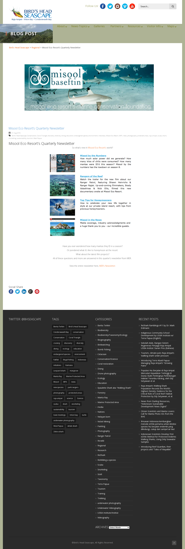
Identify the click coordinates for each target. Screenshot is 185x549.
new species (58, 387)
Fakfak (56, 359)
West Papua (38, 138)
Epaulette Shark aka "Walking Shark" (114, 387)
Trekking (102, 498)
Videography (103, 517)
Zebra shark (58, 431)
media (100, 407)
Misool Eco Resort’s (97, 147)
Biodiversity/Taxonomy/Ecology (112, 335)
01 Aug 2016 (16, 133)
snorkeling (12, 138)
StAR (100, 474)
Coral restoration (105, 363)
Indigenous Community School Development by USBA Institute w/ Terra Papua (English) (157, 335)
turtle (84, 415)
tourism (30, 138)
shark (164, 136)
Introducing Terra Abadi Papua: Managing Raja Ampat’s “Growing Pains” (156, 363)
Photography (104, 431)
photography (132, 136)
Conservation (31, 136)
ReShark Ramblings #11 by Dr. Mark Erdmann (157, 326)
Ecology (101, 378)
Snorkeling (102, 469)
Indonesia (102, 136)
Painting (101, 426)
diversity (58, 136)
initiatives (57, 365)
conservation (78, 332)
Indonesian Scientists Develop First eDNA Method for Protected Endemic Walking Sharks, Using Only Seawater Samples (158, 438)
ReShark (101, 455)
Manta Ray (57, 376)
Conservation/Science (108, 359)
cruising (56, 343)
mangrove (74, 370)
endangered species (81, 136)
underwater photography (63, 420)
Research (102, 450)
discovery (51, 136)
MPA (120, 136)
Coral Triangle (42, 136)
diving (63, 136)
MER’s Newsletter (107, 265)
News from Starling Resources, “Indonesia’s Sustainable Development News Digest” (155, 404)
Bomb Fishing (104, 349)
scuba (160, 136)
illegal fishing (68, 359)
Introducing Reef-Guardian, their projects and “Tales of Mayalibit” (156, 448)
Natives (101, 411)
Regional (36, 47)
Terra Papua (103, 484)
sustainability (21, 138)
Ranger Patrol (104, 436)
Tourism (101, 488)
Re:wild (101, 440)
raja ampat (153, 136)
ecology (66, 348)
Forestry (101, 392)
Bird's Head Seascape (19, 47)
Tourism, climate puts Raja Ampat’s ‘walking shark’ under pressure (157, 354)
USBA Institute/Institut (108, 512)
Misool (56, 382)
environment (93, 136)
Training (101, 493)
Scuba (100, 464)
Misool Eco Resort (112, 136)
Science (80, 398)
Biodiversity (103, 330)
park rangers (73, 387)
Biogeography (104, 339)
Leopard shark (59, 370)
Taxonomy (103, 479)
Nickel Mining (104, 421)
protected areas (142, 136)
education (70, 136)
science (70, 398)
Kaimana (69, 365)
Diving (100, 368)
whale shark (72, 426)
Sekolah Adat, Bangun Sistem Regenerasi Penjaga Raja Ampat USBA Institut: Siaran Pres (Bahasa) (157, 346)
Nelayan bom (104, 416)
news (125, 136)
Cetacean (102, 354)
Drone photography (107, 373)
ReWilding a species (107, 460)
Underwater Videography (109, 508)
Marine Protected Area (75, 376)
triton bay (74, 415)
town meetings (59, 415)
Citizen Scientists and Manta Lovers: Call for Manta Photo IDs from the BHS (158, 414)
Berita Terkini (58, 326)
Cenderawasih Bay (61, 332)
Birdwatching (104, 344)
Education (102, 383)
